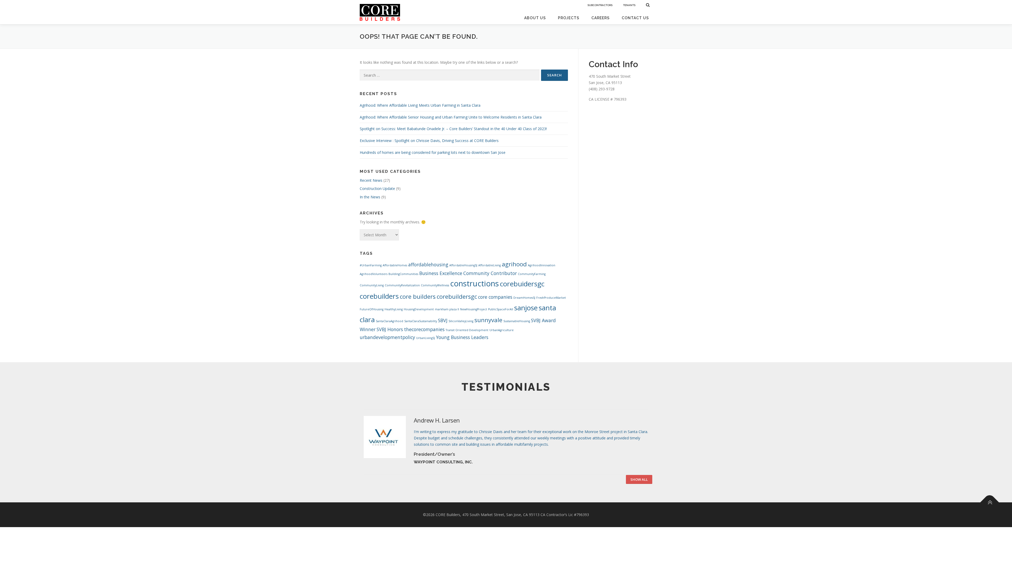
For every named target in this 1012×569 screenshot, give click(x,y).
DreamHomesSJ (524, 298)
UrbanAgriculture (501, 330)
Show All (639, 479)
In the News (370, 196)
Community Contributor (490, 273)
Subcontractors (599, 5)
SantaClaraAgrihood (389, 321)
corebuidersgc (522, 283)
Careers (600, 18)
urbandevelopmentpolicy (387, 337)
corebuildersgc (457, 296)
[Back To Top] (989, 502)
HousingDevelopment (419, 309)
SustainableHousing (516, 321)
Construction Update (377, 188)
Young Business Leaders (462, 337)
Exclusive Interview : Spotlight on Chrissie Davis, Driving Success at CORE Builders (429, 140)
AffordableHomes (395, 265)
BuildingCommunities (403, 274)
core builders (418, 296)
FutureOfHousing (371, 309)
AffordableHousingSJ (463, 265)
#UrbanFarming (371, 265)
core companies (495, 297)
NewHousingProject (473, 309)
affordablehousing (428, 264)
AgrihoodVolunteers (373, 274)
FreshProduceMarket (551, 298)
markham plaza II (447, 309)
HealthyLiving (394, 309)
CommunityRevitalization (402, 285)
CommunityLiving (372, 285)
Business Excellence (440, 273)
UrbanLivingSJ (425, 338)
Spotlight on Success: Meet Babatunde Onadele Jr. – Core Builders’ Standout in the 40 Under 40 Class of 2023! (453, 128)
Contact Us (635, 18)
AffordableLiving (489, 265)
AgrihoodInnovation (541, 265)
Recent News (371, 180)
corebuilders (379, 296)
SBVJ (442, 320)
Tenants (629, 5)
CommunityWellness (435, 285)
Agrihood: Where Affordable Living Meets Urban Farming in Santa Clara (420, 105)
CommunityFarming (532, 274)
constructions (474, 283)
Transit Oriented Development (467, 330)
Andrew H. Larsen (437, 420)
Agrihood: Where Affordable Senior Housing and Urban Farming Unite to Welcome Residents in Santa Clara (451, 117)
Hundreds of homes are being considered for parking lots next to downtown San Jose (432, 152)
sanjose (526, 307)
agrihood (514, 264)
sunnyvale (488, 320)
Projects (568, 18)
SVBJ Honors (390, 329)
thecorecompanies (424, 329)
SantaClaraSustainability (420, 321)
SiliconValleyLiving (461, 321)
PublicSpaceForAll (500, 309)
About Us (535, 18)
